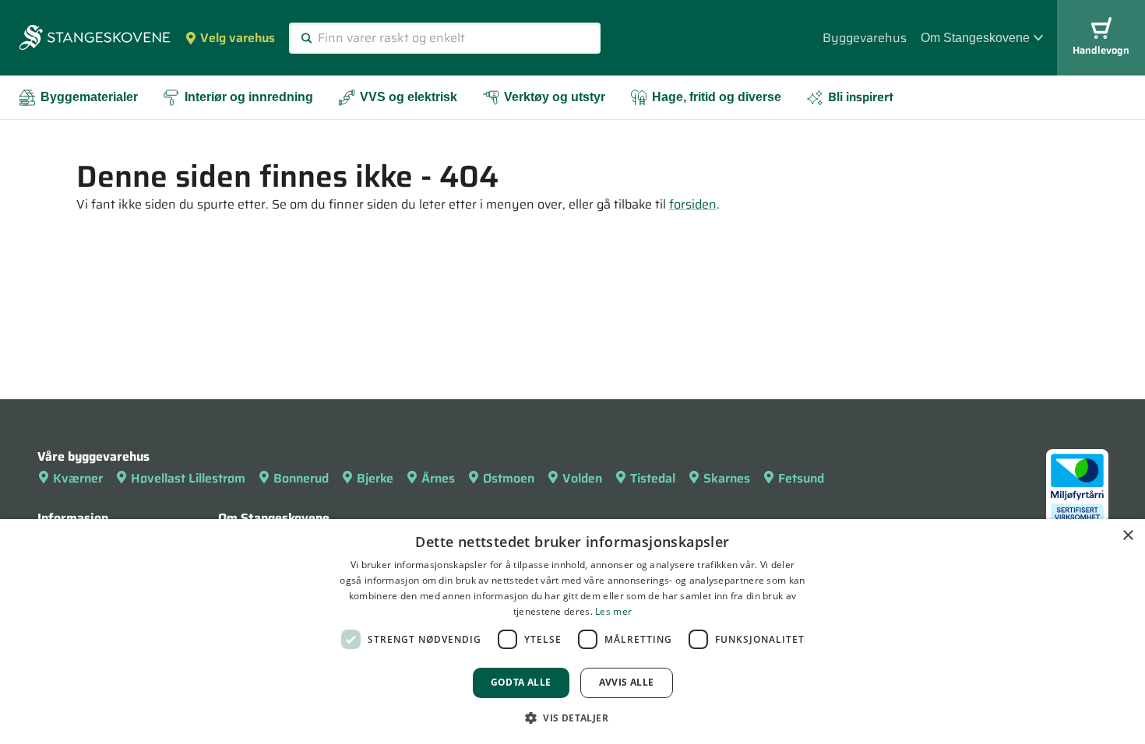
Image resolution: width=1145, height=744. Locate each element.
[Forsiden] (95, 39)
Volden (582, 478)
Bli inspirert (860, 97)
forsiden (693, 204)
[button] (572, 717)
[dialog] (572, 631)
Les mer (613, 611)
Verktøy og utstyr (554, 97)
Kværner (78, 478)
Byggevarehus (865, 37)
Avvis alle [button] (626, 682)
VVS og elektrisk (408, 97)
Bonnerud (301, 478)
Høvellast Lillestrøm (188, 478)
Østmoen (508, 478)
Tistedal (652, 478)
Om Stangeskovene (975, 37)
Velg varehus (237, 37)
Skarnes (726, 478)
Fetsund (801, 478)
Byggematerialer (89, 97)
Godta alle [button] (521, 682)
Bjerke (375, 478)
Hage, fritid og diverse (716, 97)
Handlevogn (1101, 50)
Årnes (438, 478)
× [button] (1127, 536)
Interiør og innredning (249, 97)
